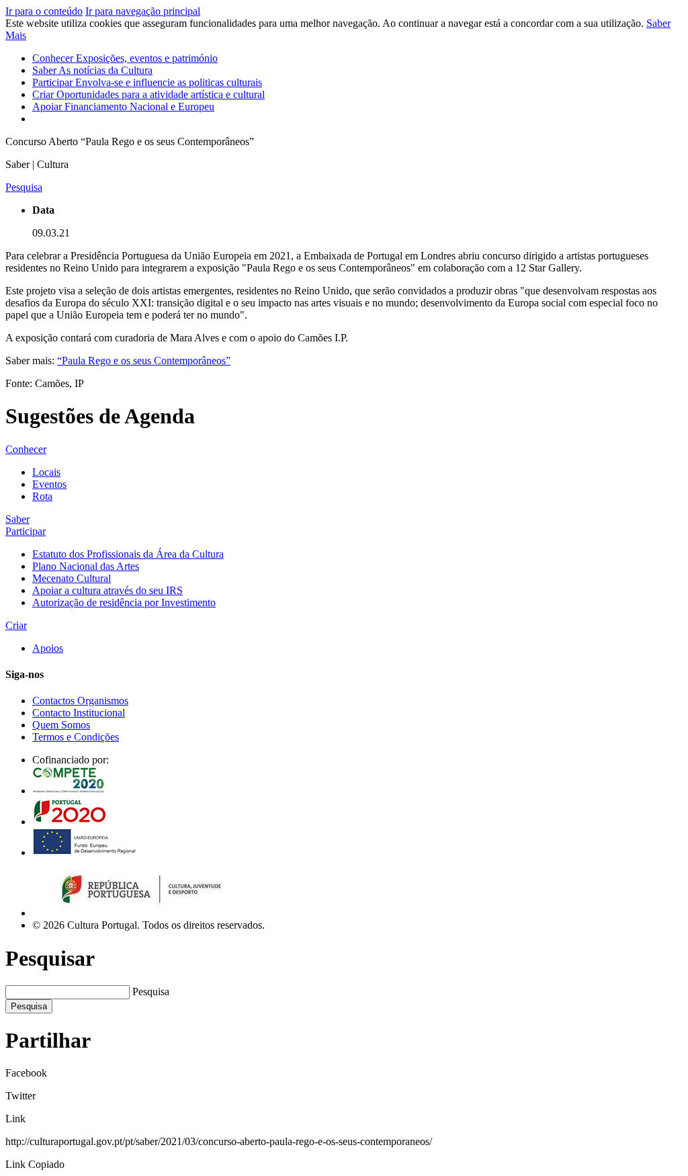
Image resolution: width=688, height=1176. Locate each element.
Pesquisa (150, 991)
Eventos (49, 484)
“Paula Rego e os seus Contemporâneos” (143, 360)
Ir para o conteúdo (44, 11)
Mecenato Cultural (71, 578)
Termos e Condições (75, 737)
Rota (42, 496)
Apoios (47, 648)
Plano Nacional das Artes (85, 566)
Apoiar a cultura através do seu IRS (107, 590)
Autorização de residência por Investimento (124, 602)
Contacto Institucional (78, 712)
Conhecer (125, 58)
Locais (46, 472)
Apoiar (123, 106)
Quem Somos (61, 724)
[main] (344, 282)
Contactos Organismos (80, 700)
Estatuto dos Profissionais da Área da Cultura (128, 554)
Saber (92, 70)
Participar (147, 82)
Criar (148, 94)
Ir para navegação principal (142, 11)
